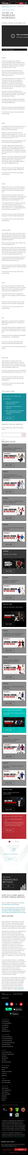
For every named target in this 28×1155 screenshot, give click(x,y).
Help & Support (5, 1088)
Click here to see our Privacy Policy (13, 1137)
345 (15, 841)
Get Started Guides (6, 1080)
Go (8, 886)
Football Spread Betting (7, 1038)
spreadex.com (5, 6)
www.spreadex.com (19, 988)
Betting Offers (5, 1058)
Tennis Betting (5, 1027)
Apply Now (4, 1075)
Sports (11, 6)
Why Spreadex (5, 1067)
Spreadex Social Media (7, 1071)
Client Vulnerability (6, 1094)
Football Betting (5, 1021)
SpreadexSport (14, 854)
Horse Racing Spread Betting (8, 1042)
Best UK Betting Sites (6, 1062)
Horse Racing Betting (6, 1023)
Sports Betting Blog (6, 1082)
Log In (16, 3)
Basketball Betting (6, 1031)
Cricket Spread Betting (7, 1040)
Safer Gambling (5, 1092)
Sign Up (21, 3)
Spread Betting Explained (7, 1046)
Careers (3, 1069)
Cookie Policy (19, 1145)
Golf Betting (4, 1029)
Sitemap (3, 1100)
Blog (15, 6)
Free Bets (4, 1060)
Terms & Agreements (6, 1090)
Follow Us (11, 858)
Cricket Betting (5, 1025)
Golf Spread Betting (6, 1044)
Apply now (9, 418)
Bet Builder (4, 1056)
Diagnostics (4, 1098)
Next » (18, 841)
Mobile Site (4, 1096)
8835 (3, 1137)
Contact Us (4, 1073)
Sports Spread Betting (7, 1036)
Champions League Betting (8, 1054)
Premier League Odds (6, 1052)
